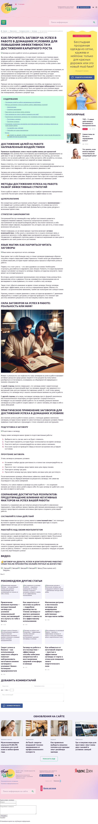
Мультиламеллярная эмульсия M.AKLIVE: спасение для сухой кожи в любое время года (10, 747)
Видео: (7, 133)
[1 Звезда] (5, 568)
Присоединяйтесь (85, 7)
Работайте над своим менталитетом (17, 130)
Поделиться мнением (83, 77)
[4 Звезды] (30, 568)
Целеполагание (11, 107)
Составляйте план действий (15, 128)
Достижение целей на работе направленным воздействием (23, 102)
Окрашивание (29, 739)
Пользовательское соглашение (9, 781)
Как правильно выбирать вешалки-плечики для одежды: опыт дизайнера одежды (60, 747)
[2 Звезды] (13, 568)
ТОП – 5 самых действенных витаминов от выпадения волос (89, 122)
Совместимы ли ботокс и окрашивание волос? (88, 137)
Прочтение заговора (13, 121)
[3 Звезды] (22, 568)
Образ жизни (79, 739)
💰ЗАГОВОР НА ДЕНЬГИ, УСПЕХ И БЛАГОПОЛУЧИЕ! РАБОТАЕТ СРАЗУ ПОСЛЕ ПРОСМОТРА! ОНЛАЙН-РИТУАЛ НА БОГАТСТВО (34, 136)
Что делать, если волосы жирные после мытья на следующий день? (89, 152)
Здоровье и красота (6, 739)
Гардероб (53, 739)
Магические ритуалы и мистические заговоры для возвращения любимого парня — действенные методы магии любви (54, 609)
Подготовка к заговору (14, 119)
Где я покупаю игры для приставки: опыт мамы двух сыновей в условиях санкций (86, 746)
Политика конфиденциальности (9, 783)
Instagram (96, 7)
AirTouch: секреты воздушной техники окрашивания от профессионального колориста (34, 747)
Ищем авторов (49, 788)
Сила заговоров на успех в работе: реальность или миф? (22, 114)
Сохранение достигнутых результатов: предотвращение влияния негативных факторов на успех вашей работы (31, 124)
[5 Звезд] (38, 568)
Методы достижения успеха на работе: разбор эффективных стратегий (26, 105)
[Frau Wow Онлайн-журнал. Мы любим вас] (9, 8)
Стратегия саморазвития (14, 109)
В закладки (21, 4)
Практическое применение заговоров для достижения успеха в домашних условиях (30, 117)
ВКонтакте (93, 7)
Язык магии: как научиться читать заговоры (17, 112)
